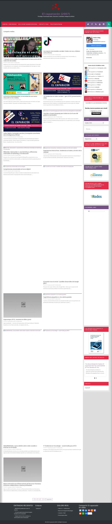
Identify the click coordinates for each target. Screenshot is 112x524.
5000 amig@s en (93, 74)
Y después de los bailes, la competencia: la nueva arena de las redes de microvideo (22, 60)
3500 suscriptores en (94, 80)
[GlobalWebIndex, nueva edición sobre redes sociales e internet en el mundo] (22, 387)
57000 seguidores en (95, 76)
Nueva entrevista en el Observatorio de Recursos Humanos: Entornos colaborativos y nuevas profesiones (22, 484)
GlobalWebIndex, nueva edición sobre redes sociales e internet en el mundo (20, 446)
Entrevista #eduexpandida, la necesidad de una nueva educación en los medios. (20, 97)
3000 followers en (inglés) (95, 91)
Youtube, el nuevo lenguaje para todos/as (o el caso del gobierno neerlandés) (60, 114)
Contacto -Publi (44, 24)
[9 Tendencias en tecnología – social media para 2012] (62, 387)
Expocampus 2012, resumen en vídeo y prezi (17, 319)
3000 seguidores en (94, 89)
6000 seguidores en (93, 84)
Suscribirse (96, 113)
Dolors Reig (17, 62)
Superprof (87, 388)
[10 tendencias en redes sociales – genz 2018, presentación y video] (62, 83)
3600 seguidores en (95, 82)
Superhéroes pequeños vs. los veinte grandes (57, 297)
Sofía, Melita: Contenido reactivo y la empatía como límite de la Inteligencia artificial (21, 134)
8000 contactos (93, 87)
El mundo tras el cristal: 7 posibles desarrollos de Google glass (61, 282)
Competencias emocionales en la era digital (16, 169)
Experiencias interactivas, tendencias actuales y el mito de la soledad (62, 151)
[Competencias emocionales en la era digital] (14, 166)
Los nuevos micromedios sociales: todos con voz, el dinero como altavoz (61, 52)
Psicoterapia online (56, 24)
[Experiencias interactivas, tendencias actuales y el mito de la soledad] (60, 147)
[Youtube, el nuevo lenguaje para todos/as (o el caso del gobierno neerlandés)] (62, 110)
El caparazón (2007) (56, 13)
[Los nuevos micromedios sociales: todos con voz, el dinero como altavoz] (55, 43)
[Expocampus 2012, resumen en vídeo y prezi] (22, 305)
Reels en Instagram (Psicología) (27, 24)
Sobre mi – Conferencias (9, 24)
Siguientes (49, 499)
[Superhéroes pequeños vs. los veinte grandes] (54, 294)
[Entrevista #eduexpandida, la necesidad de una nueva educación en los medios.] (22, 83)
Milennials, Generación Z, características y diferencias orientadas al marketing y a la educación (20, 152)
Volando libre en (93, 78)
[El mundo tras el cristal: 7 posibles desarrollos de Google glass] (62, 222)
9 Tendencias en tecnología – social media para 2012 (59, 446)
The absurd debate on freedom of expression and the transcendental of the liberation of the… (95, 365)
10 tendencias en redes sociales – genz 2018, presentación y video (62, 97)
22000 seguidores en (95, 71)
